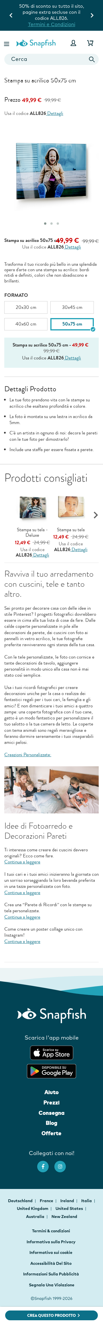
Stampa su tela (71, 529)
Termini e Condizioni (51, 24)
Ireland (67, 1200)
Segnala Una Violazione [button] (51, 1285)
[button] (7, 42)
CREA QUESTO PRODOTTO (51, 1316)
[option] (25, 307)
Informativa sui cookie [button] (50, 1252)
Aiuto (51, 1092)
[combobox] (51, 59)
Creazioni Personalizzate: (27, 754)
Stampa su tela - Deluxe (32, 532)
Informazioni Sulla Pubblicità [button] (51, 1274)
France (47, 1200)
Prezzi (51, 1102)
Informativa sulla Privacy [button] (51, 1241)
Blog (51, 1122)
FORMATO (16, 295)
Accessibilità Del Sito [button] (51, 1263)
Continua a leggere (22, 861)
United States (70, 1208)
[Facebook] (45, 1163)
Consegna (51, 1112)
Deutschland (20, 1200)
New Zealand (64, 1216)
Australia (35, 1216)
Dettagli (54, 113)
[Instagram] (63, 1163)
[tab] (45, 223)
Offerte (51, 1133)
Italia (87, 1200)
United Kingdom (33, 1208)
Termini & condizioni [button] (51, 1230)
